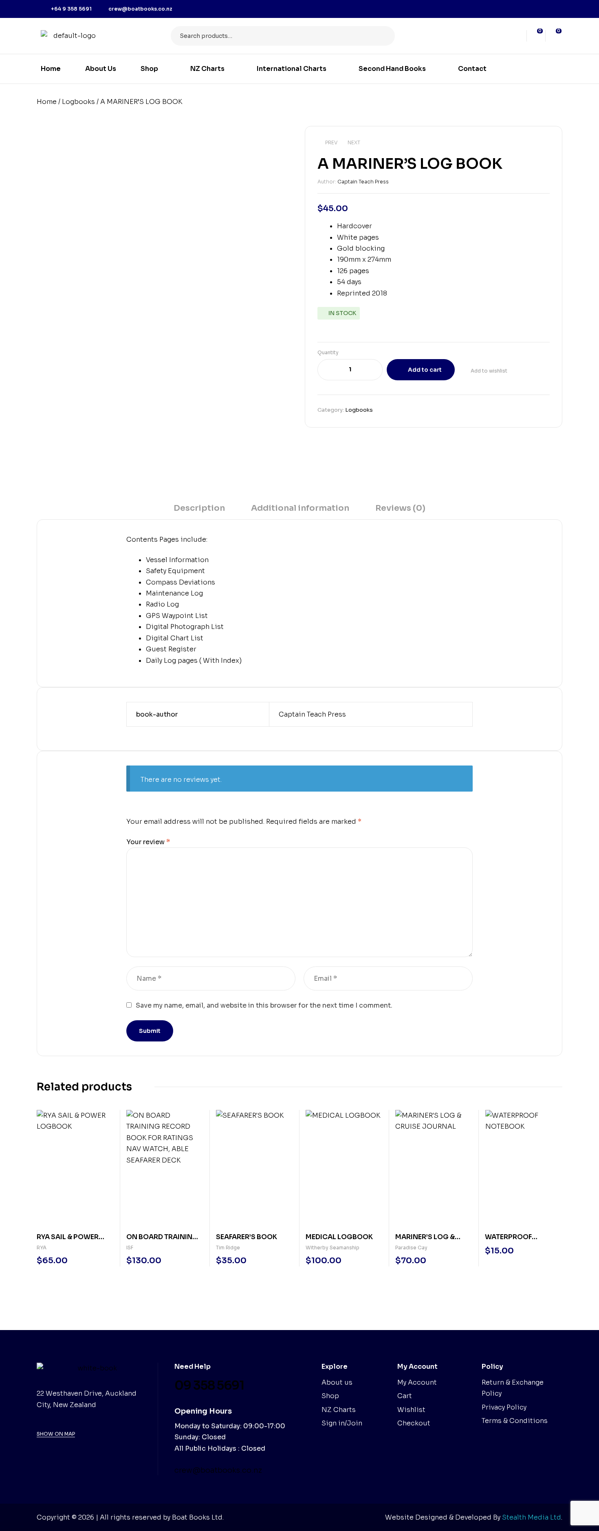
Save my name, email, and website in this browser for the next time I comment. (264, 1005)
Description (199, 508)
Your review (148, 842)
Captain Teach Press (363, 182)
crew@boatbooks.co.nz (218, 1470)
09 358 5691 (209, 1385)
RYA (41, 1247)
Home (47, 101)
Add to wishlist (489, 371)
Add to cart (425, 369)
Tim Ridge (228, 1247)
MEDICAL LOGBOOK (339, 1237)
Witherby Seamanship (332, 1247)
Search (383, 36)
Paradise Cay (411, 1247)
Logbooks (78, 101)
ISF (129, 1247)
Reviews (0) (400, 508)
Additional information (300, 508)
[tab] (199, 511)
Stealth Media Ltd (531, 1517)
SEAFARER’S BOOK (246, 1237)
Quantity (328, 352)
